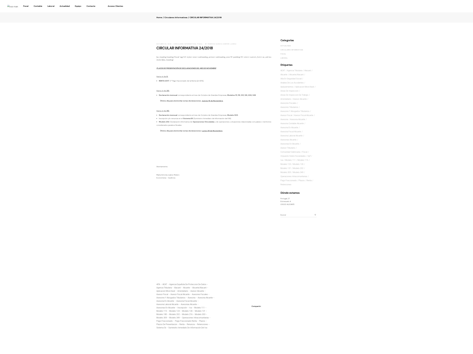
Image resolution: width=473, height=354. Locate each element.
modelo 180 (161, 314)
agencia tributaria (164, 288)
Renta (182, 324)
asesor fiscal (162, 294)
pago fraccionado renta (186, 321)
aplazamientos (286, 87)
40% (158, 284)
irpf (309, 156)
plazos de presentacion (166, 324)
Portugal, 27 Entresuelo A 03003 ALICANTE (287, 201)
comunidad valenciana (290, 152)
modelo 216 (187, 314)
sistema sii (161, 327)
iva (190, 307)
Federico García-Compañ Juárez (222, 44)
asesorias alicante (189, 304)
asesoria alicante (205, 298)
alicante (186, 288)
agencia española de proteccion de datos (187, 284)
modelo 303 (200, 314)
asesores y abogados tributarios (170, 298)
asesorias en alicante (165, 307)
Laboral (284, 58)
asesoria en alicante (165, 301)
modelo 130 (187, 311)
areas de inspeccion (289, 91)
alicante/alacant (199, 288)
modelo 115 (161, 311)
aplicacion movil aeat (165, 291)
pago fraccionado (164, 321)
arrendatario (182, 291)
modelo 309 (161, 317)
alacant (177, 288)
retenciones (202, 324)
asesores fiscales (200, 294)
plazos (202, 321)
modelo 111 (199, 307)
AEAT (164, 284)
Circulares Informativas (175, 17)
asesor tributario (287, 148)
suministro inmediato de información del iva (187, 327)
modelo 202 (174, 314)
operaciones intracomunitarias (195, 317)
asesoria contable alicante (292, 123)
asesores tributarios (289, 107)
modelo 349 (174, 317)
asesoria (191, 298)
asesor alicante (197, 291)
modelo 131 (200, 311)
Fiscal (200, 44)
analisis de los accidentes (292, 83)
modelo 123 (174, 311)
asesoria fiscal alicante (186, 301)
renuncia (191, 324)
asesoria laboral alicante (167, 304)
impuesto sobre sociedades (293, 156)
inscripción (182, 307)
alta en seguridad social (291, 78)
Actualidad (285, 46)
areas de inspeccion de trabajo (294, 95)
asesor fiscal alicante (180, 294)
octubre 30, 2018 (163, 44)
